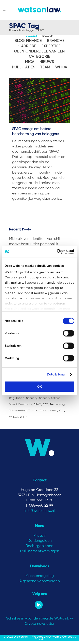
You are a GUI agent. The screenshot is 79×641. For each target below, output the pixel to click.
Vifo (61, 410)
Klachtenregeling (40, 576)
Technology (58, 404)
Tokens (33, 410)
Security (31, 398)
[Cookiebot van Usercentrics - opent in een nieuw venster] (56, 251)
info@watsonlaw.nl (40, 511)
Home (12, 30)
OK (39, 386)
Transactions (48, 410)
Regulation (16, 398)
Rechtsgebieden (39, 546)
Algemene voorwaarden (39, 581)
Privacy (39, 535)
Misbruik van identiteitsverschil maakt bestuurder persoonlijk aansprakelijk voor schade (34, 244)
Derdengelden (40, 541)
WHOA (13, 417)
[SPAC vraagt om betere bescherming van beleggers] (39, 100)
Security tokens (49, 398)
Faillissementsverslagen (39, 551)
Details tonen (56, 374)
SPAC (37, 404)
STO (45, 404)
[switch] (68, 333)
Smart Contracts (20, 404)
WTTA (24, 417)
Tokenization (18, 410)
